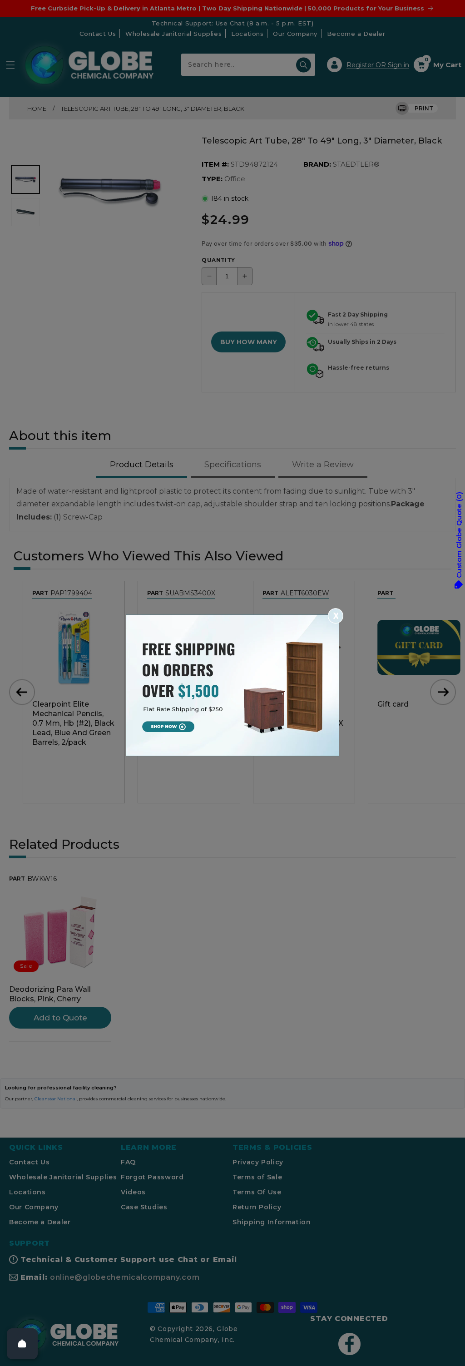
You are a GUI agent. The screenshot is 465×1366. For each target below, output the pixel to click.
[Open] (22, 1343)
